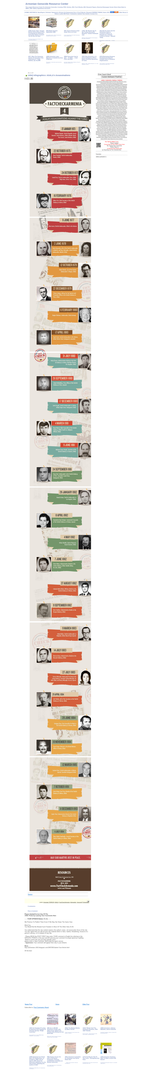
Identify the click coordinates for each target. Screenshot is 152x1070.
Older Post (85, 1004)
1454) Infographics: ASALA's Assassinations (49, 75)
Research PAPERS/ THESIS (94, 12)
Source (30, 894)
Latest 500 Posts (65, 13)
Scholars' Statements (52, 12)
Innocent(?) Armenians (83, 902)
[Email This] (25, 78)
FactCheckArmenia (64, 902)
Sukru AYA (106, 12)
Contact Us (93, 13)
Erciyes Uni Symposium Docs (68, 12)
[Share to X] (30, 78)
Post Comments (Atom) (41, 1007)
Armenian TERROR (48, 902)
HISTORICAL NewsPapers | (38, 12)
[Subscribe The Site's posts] (114, 12)
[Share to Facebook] (32, 78)
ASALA (56, 902)
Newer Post (28, 1004)
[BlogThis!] (28, 78)
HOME (27, 12)
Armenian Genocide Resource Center (46, 3)
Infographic (73, 902)
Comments (73, 13)
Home (57, 1004)
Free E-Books (82, 12)
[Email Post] (88, 901)
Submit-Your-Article (83, 13)
